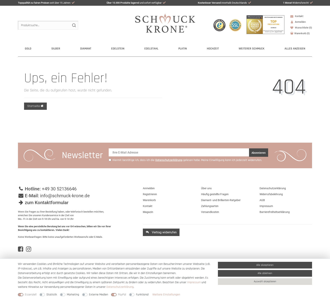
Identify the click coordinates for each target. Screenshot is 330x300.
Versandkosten (210, 211)
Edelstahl (151, 49)
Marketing (73, 295)
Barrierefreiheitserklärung (275, 211)
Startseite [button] (34, 106)
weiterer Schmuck (251, 49)
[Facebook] (20, 249)
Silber (55, 49)
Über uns (206, 188)
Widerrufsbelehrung (271, 194)
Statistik (51, 295)
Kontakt (298, 16)
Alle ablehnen (265, 273)
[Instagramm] (28, 249)
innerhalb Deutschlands (222, 2)
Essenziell (30, 295)
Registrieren (150, 194)
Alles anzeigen (295, 49)
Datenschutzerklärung (273, 188)
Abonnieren (259, 152)
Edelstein (117, 49)
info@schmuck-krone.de (65, 195)
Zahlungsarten (209, 206)
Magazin (148, 211)
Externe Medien (98, 295)
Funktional (142, 295)
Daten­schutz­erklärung (119, 287)
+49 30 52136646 (59, 189)
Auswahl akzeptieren (265, 281)
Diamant (85, 49)
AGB (262, 200)
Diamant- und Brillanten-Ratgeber (221, 200)
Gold (28, 49)
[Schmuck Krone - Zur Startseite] (165, 23)
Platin (182, 49)
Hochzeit (213, 49)
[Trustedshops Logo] (219, 25)
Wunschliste (303, 27)
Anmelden (149, 188)
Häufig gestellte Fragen (215, 194)
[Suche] (74, 25)
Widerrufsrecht (296, 2)
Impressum (266, 206)
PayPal (122, 295)
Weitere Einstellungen (166, 295)
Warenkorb (302, 33)
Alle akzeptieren (264, 265)
